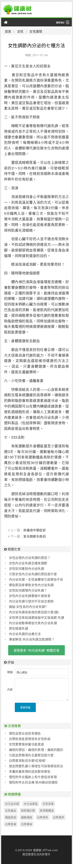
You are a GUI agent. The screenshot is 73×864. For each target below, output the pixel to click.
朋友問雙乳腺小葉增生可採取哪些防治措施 (34, 766)
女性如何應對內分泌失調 (26, 568)
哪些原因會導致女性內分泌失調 (31, 585)
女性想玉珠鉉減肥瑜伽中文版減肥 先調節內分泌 (34, 617)
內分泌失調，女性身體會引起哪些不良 (36, 579)
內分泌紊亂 (31, 804)
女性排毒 (48, 804)
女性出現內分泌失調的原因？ (29, 557)
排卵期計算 (28, 810)
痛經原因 (10, 817)
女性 (20, 31)
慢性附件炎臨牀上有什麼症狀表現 (33, 777)
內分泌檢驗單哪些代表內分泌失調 (33, 623)
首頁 (8, 31)
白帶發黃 (10, 824)
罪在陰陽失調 (18, 628)
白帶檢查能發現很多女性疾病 (29, 739)
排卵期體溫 (47, 810)
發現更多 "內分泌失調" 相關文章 (36, 650)
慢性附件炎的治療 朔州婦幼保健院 (33, 782)
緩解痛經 (26, 817)
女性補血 (10, 810)
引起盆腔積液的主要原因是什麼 (31, 755)
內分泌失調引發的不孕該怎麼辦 (31, 601)
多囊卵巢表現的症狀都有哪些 (29, 771)
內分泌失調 (12, 804)
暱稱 (10, 672)
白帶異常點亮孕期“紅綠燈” (27, 760)
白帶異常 (58, 817)
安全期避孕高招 (34, 536)
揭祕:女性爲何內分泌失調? (28, 606)
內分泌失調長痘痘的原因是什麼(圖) (34, 612)
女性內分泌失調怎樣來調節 (28, 563)
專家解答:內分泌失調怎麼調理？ (32, 639)
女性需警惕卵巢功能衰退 (26, 744)
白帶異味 (26, 824)
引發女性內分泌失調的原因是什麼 (33, 574)
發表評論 (25, 707)
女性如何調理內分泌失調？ (28, 590)
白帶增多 (42, 817)
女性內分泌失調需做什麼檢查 (29, 595)
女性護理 (35, 31)
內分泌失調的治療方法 (25, 634)
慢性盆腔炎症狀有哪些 (25, 733)
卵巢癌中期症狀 (34, 530)
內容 (10, 689)
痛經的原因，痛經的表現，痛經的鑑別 (36, 749)
